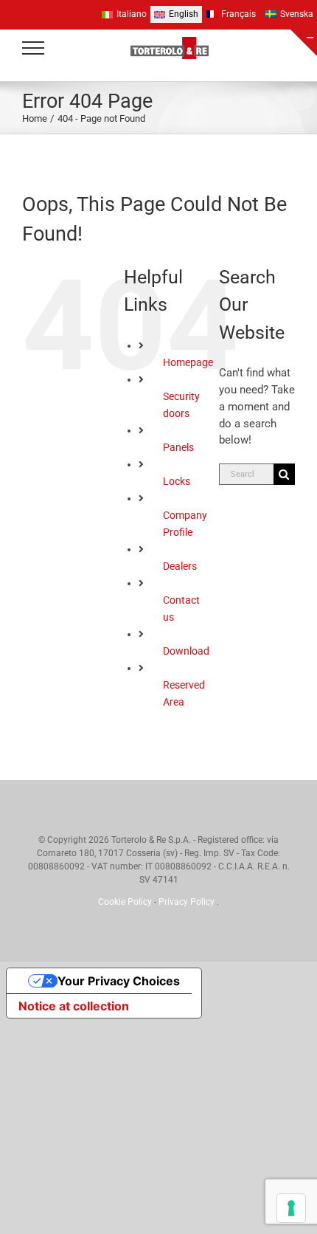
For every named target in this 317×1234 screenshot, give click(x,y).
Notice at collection (73, 1006)
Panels (178, 447)
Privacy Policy (187, 902)
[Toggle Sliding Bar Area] (303, 43)
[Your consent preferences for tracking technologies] (291, 1208)
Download (186, 651)
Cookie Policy (126, 902)
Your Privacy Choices (119, 980)
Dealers (180, 566)
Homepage (188, 362)
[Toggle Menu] (33, 48)
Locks (176, 481)
